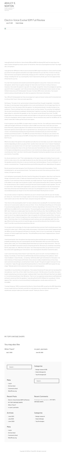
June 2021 (11, 416)
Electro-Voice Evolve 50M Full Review (18, 400)
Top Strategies (39, 374)
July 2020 (11, 419)
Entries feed (11, 386)
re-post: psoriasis (40, 349)
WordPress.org (12, 391)
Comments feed (13, 388)
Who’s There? (9, 349)
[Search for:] (19, 367)
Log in (10, 383)
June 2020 (11, 421)
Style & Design (19, 23)
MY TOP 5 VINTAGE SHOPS (15, 402)
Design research (40, 369)
